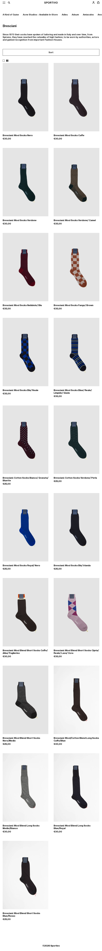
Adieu (65, 14)
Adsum (75, 14)
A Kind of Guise (11, 14)
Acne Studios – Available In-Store (40, 14)
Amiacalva (88, 14)
